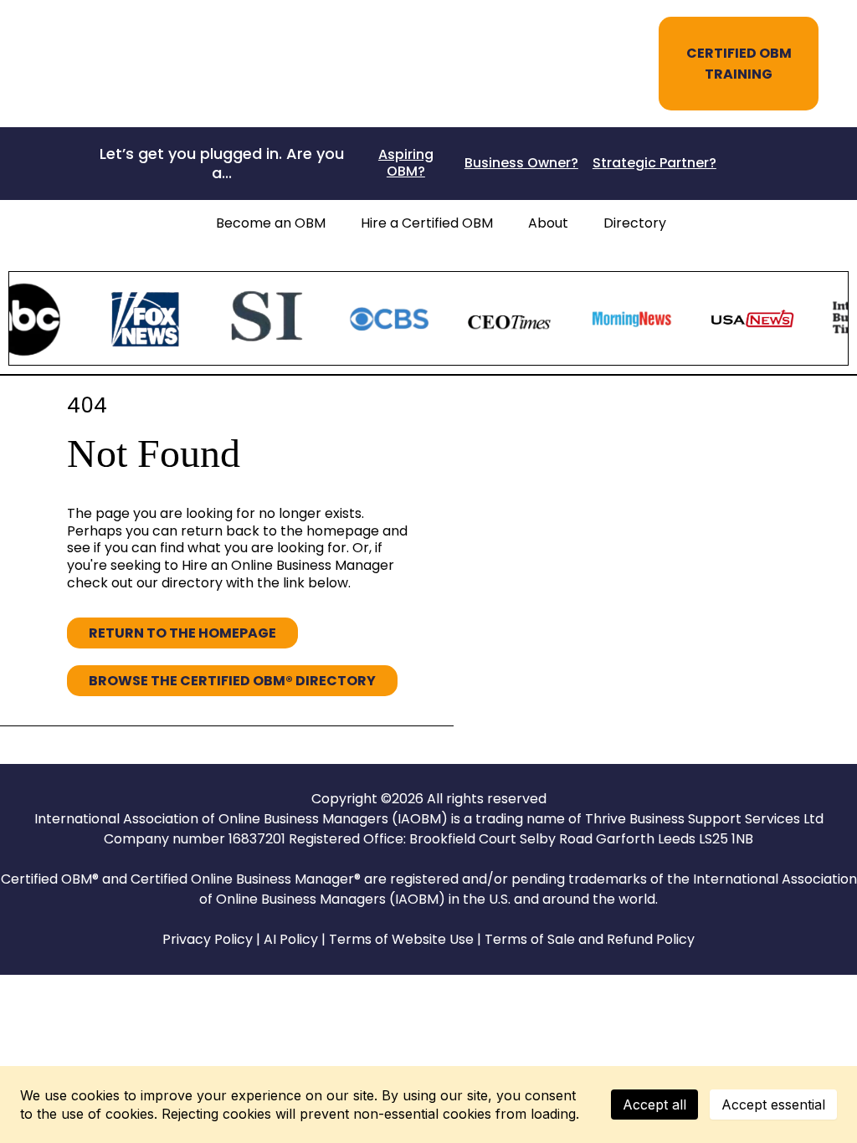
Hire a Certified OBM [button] (427, 223)
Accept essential (773, 1104)
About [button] (548, 223)
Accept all (654, 1104)
